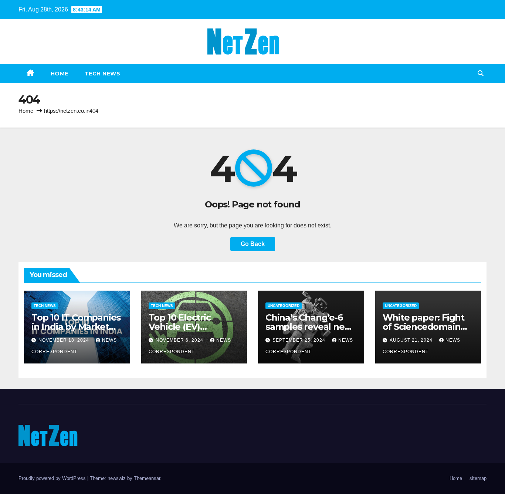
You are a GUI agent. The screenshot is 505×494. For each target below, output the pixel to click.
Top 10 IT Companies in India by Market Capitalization (76, 326)
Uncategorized (283, 306)
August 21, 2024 (412, 340)
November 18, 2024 (64, 340)
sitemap (478, 478)
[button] (481, 73)
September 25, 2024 (299, 340)
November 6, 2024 (180, 340)
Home (59, 73)
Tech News (103, 73)
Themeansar (147, 478)
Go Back (253, 244)
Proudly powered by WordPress (52, 478)
